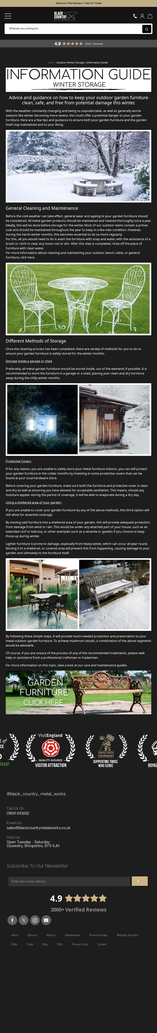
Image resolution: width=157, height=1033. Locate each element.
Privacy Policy (80, 944)
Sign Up (139, 881)
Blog (44, 944)
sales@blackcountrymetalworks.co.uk (39, 828)
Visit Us (88, 3)
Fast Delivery (75, 3)
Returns (51, 935)
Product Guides (98, 935)
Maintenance (72, 935)
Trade (98, 3)
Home (50, 62)
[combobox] (78, 28)
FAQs (14, 944)
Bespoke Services (127, 935)
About (14, 935)
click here (27, 257)
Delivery (32, 935)
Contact (101, 944)
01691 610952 (18, 813)
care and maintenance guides (105, 665)
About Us (61, 3)
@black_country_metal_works (36, 794)
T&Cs (60, 944)
